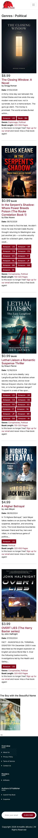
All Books (6, 780)
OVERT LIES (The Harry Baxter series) (17, 629)
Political (22, 122)
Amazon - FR (24, 251)
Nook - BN (22, 118)
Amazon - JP (23, 261)
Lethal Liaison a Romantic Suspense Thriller (18, 361)
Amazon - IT (23, 256)
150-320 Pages (21, 277)
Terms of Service (9, 761)
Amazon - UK (24, 247)
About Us (6, 752)
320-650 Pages (21, 125)
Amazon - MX (24, 265)
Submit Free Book (9, 795)
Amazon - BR (9, 265)
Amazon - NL (9, 261)
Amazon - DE (24, 400)
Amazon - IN (8, 270)
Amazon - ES (9, 256)
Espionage (13, 122)
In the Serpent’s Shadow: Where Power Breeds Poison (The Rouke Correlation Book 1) (18, 209)
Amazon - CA (9, 251)
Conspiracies (14, 274)
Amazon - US (9, 118)
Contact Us (7, 766)
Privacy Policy (8, 757)
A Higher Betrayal (13, 506)
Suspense (6, 799)
